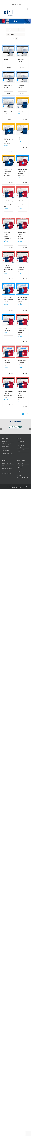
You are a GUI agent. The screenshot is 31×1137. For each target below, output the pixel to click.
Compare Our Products (6, 447)
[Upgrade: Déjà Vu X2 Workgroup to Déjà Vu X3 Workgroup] (22, 161)
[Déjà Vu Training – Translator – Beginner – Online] (8, 352)
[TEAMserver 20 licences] (22, 77)
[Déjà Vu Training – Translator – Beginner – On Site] (22, 320)
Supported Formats (7, 453)
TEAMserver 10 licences (8, 86)
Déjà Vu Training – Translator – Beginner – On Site (22, 331)
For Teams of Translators (21, 446)
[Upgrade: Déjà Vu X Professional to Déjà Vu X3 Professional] (8, 161)
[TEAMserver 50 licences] (8, 103)
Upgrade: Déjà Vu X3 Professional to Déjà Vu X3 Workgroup (8, 300)
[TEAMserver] (8, 51)
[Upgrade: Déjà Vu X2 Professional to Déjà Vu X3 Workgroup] (22, 289)
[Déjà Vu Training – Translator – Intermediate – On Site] (22, 352)
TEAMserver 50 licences (8, 113)
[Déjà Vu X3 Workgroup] (8, 320)
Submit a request (7, 466)
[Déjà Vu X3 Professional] (22, 129)
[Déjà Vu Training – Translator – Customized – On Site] (8, 257)
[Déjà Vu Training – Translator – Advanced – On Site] (8, 192)
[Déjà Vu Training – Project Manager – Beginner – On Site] (22, 383)
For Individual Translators (21, 442)
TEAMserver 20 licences (22, 86)
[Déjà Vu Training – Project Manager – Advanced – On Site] (8, 224)
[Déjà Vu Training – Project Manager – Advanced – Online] (22, 224)
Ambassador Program (21, 466)
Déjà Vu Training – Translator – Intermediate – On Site (22, 363)
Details (9, 67)
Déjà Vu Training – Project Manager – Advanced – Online (22, 236)
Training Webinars (7, 471)
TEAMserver (7, 59)
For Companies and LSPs (22, 450)
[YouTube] (22, 477)
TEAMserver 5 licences (21, 60)
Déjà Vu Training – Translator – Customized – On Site (8, 268)
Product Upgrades (7, 444)
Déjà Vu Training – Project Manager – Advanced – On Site (8, 236)
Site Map (23, 486)
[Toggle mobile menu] (28, 9)
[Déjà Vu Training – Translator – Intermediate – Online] (8, 383)
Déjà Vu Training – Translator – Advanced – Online (22, 204)
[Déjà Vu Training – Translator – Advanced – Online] (22, 192)
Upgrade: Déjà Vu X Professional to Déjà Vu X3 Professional (8, 172)
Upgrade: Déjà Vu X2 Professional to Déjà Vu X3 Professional (8, 141)
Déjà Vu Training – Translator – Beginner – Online (8, 363)
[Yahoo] (27, 477)
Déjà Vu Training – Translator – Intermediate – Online (8, 394)
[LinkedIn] (24, 477)
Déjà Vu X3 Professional (21, 139)
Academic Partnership (20, 471)
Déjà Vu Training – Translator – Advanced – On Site (8, 204)
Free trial (5, 441)
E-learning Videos (7, 468)
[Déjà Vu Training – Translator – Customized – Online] (22, 257)
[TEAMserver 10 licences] (8, 77)
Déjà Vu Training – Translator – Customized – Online (22, 268)
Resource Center (7, 463)
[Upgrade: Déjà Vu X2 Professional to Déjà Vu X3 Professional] (8, 129)
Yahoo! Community (7, 473)
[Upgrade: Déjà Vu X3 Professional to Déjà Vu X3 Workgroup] (8, 289)
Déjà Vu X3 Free (22, 112)
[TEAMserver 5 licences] (22, 51)
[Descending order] (23, 29)
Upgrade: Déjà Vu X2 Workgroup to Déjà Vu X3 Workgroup (22, 172)
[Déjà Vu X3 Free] (22, 103)
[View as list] (16, 38)
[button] (1, 429)
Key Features (6, 450)
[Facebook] (17, 477)
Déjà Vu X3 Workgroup (7, 330)
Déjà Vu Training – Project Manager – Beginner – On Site (22, 395)
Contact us (20, 463)
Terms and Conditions (17, 487)
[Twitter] (19, 477)
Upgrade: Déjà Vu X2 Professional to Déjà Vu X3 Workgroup (22, 300)
